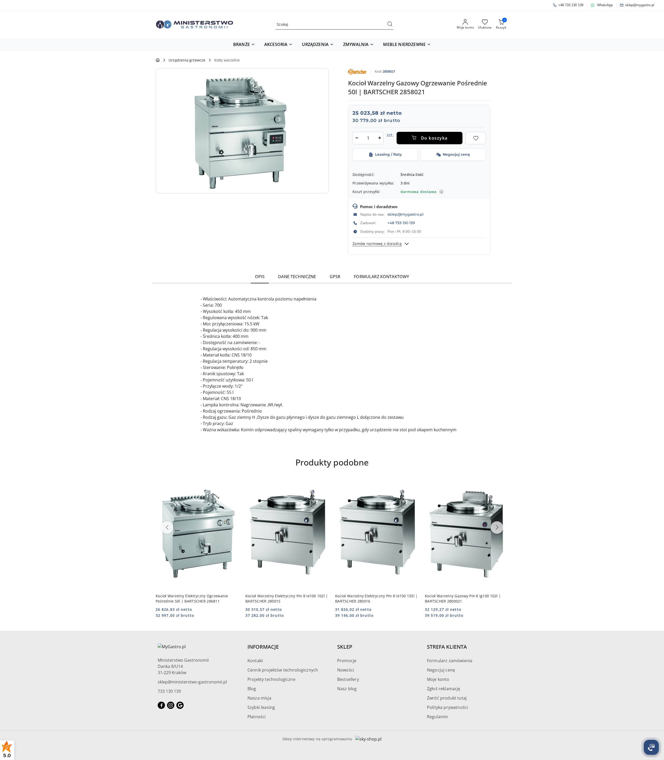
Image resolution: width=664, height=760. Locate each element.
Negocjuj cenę (441, 670)
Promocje (346, 660)
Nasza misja (259, 698)
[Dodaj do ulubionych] (476, 138)
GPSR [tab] (335, 276)
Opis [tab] (260, 276)
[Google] (180, 705)
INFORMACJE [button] (263, 646)
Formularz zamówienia (449, 660)
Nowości (345, 670)
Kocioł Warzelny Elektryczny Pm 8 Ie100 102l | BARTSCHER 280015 (286, 598)
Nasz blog (347, 688)
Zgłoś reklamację (443, 688)
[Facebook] (161, 705)
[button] (244, 44)
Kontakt (255, 660)
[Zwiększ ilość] (379, 138)
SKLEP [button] (344, 646)
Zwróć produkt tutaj (447, 698)
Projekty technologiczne (271, 679)
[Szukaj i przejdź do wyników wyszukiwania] (389, 24)
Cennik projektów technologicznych (282, 670)
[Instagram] (170, 705)
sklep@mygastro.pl (406, 214)
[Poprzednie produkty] (167, 527)
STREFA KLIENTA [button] (447, 646)
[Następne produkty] (497, 527)
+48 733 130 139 (401, 223)
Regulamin (437, 717)
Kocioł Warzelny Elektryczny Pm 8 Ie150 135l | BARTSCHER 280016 (376, 598)
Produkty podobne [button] (332, 462)
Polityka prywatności (447, 707)
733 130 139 (169, 691)
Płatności (256, 717)
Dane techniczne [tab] (297, 276)
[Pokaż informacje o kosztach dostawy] (441, 192)
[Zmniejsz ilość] (357, 138)
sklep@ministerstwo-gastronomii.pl (192, 682)
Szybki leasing (261, 707)
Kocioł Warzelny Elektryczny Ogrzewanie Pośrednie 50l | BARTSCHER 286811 (192, 598)
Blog (251, 688)
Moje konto (438, 679)
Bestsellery (348, 679)
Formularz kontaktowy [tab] (381, 276)
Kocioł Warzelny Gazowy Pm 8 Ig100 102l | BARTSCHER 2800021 (463, 598)
